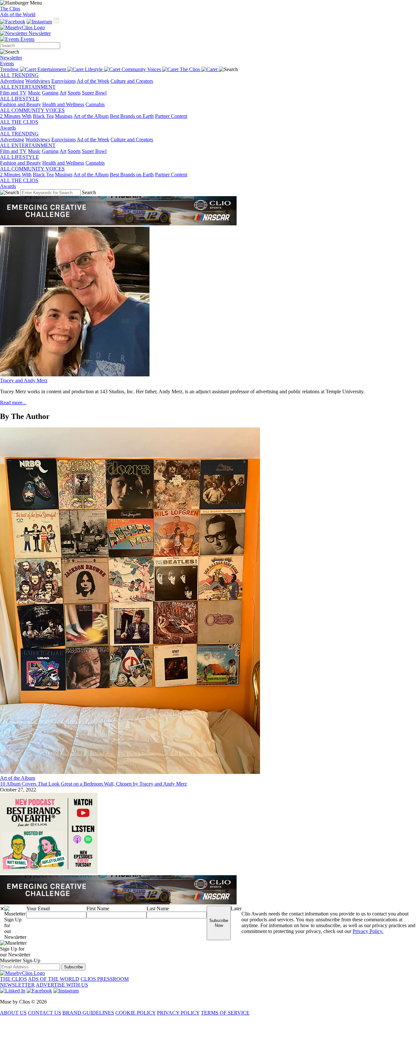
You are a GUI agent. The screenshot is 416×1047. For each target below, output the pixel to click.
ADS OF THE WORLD (53, 979)
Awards (8, 128)
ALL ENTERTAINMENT (28, 87)
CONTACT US (44, 1012)
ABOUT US (13, 1012)
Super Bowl (94, 92)
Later (236, 908)
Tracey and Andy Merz (23, 380)
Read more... (13, 402)
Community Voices (142, 69)
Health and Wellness (63, 104)
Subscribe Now (218, 923)
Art (62, 92)
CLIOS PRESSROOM (105, 979)
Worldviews (37, 81)
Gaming (50, 92)
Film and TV (13, 92)
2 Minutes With (16, 116)
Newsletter (39, 33)
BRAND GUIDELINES (88, 1012)
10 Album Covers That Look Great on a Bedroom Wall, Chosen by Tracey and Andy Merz (93, 784)
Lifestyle (94, 69)
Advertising (12, 81)
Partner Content (171, 116)
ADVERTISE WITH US (62, 985)
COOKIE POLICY (135, 1012)
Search (89, 192)
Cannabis (95, 104)
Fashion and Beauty (20, 104)
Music (34, 92)
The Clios (10, 8)
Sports (74, 92)
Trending (10, 69)
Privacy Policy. (368, 931)
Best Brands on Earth (132, 116)
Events (26, 39)
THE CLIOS (13, 979)
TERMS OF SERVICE (225, 1012)
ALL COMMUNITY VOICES (32, 110)
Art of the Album (91, 116)
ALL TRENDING (19, 75)
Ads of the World (17, 14)
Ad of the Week (93, 81)
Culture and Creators (131, 81)
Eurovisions (63, 81)
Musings (63, 116)
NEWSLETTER (17, 985)
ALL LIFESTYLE (19, 98)
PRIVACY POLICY (178, 1012)
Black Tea (43, 116)
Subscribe (73, 967)
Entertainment (52, 69)
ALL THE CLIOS (19, 122)
